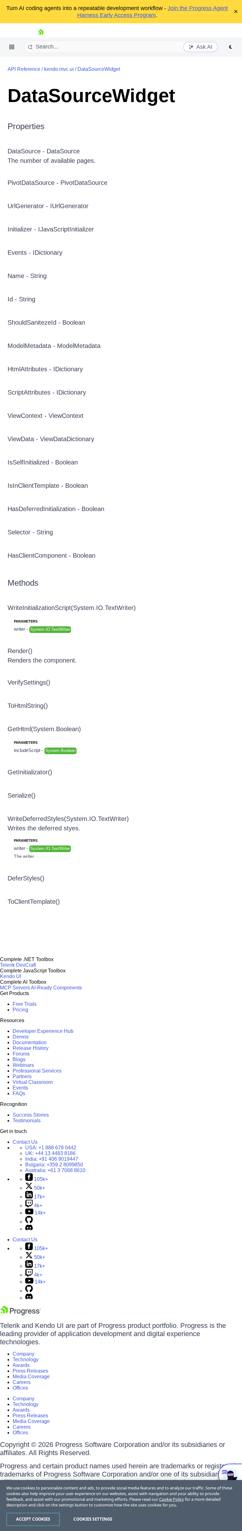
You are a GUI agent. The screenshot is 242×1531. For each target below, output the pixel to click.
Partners (22, 1076)
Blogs (19, 1059)
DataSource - (27, 151)
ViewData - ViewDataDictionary (51, 438)
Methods (23, 583)
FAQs (19, 1093)
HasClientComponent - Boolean (51, 555)
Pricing (20, 1009)
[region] (121, 1505)
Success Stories (31, 1115)
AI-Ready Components (56, 987)
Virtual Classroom (33, 1082)
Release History (31, 1048)
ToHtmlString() (28, 705)
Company (23, 1354)
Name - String (27, 275)
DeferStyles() (26, 878)
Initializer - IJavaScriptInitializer (51, 229)
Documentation (30, 1042)
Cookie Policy (171, 1499)
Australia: (55, 1170)
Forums (21, 1053)
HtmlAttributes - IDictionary (45, 369)
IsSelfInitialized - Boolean (43, 462)
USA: (50, 1147)
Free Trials (25, 1004)
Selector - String (30, 532)
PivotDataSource (83, 182)
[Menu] (12, 47)
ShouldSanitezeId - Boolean (46, 322)
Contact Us (25, 1142)
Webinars (23, 1065)
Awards (21, 1365)
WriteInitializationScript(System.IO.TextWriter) (72, 607)
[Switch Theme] (231, 47)
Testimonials (27, 1120)
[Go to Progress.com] (20, 1313)
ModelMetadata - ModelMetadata (54, 345)
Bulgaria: (54, 1164)
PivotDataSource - (34, 182)
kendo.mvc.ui (59, 69)
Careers (22, 1382)
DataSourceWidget (99, 69)
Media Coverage (31, 1376)
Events (20, 1087)
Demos (21, 1036)
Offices (20, 1388)
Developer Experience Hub (43, 1031)
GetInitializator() (30, 772)
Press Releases (30, 1371)
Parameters (25, 621)
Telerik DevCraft (18, 965)
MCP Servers (15, 987)
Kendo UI (10, 976)
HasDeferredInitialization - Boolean (56, 508)
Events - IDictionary (35, 252)
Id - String (21, 299)
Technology (25, 1359)
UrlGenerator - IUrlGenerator (48, 205)
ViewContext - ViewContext (46, 415)
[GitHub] (29, 1221)
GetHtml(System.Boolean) (44, 729)
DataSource (63, 151)
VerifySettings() (29, 682)
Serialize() (22, 795)
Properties (26, 126)
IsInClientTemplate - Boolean (48, 485)
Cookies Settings (92, 1519)
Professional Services (37, 1070)
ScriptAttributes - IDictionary (47, 392)
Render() (20, 650)
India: (51, 1159)
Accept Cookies (33, 1519)
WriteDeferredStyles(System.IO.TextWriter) (68, 818)
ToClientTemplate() (34, 901)
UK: (50, 1153)
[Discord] (29, 1229)
